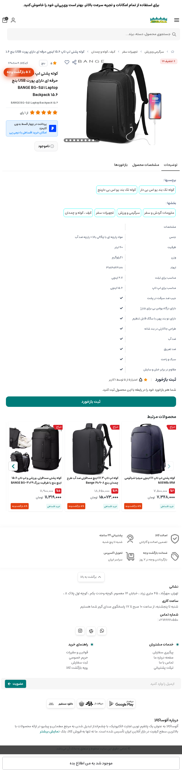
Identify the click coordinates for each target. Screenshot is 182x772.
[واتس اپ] (102, 631)
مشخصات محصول (145, 165)
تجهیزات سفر (130, 51)
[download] (60, 703)
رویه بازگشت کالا (77, 668)
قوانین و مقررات (77, 652)
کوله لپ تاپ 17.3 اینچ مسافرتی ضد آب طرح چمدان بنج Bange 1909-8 (92, 480)
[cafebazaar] (91, 703)
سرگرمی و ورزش (154, 51)
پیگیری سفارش (163, 652)
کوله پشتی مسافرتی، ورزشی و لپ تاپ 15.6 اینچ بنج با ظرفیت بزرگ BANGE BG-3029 (36, 480)
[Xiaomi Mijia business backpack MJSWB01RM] (149, 449)
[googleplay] (121, 703)
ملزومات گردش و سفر (159, 213)
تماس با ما (166, 662)
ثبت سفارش (79, 662)
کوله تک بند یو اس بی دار (157, 190)
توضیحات (170, 165)
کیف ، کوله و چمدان (103, 51)
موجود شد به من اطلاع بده (91, 763)
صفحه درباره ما (163, 657)
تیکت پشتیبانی (163, 668)
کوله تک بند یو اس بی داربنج (117, 190)
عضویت (18, 684)
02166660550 (168, 620)
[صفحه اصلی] (172, 51)
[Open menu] (176, 20)
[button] (13, 466)
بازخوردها (120, 165)
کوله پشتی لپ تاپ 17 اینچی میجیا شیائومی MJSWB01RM (149, 480)
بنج (43, 63)
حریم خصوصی (78, 657)
